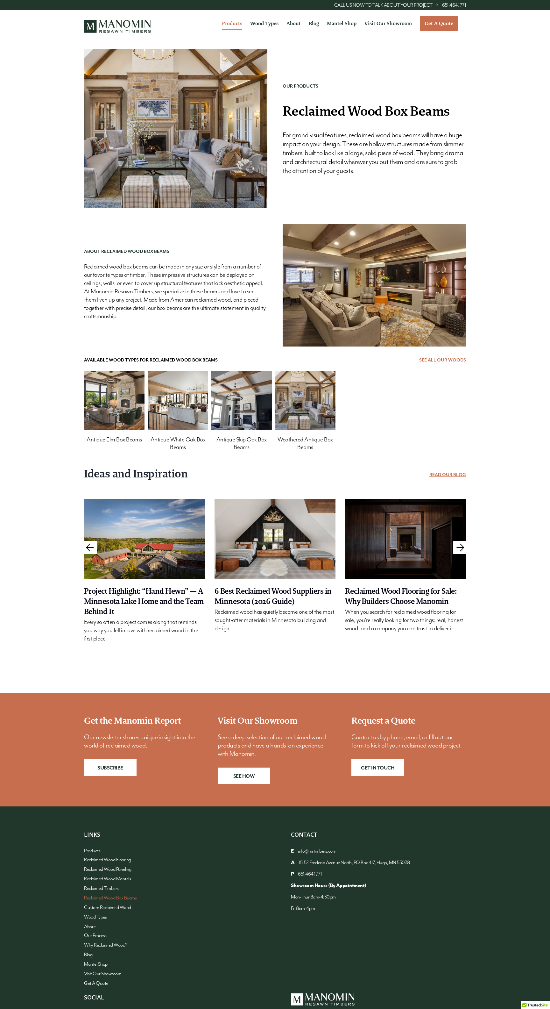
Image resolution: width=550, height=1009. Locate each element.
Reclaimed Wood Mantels (107, 879)
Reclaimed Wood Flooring (107, 860)
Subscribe (110, 768)
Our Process (95, 936)
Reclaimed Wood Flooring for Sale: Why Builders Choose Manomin (401, 596)
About (90, 927)
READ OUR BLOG (447, 474)
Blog (88, 955)
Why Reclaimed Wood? (105, 945)
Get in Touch (377, 768)
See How (244, 776)
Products (92, 851)
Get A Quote (96, 983)
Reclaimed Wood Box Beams (110, 898)
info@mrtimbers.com (317, 851)
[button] (90, 547)
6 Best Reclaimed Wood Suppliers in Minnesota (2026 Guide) (273, 596)
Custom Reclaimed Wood (107, 908)
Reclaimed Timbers (101, 888)
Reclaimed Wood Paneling (107, 869)
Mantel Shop (96, 964)
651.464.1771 (454, 5)
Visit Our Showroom (102, 974)
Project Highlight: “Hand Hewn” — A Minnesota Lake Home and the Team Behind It (144, 601)
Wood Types (95, 917)
